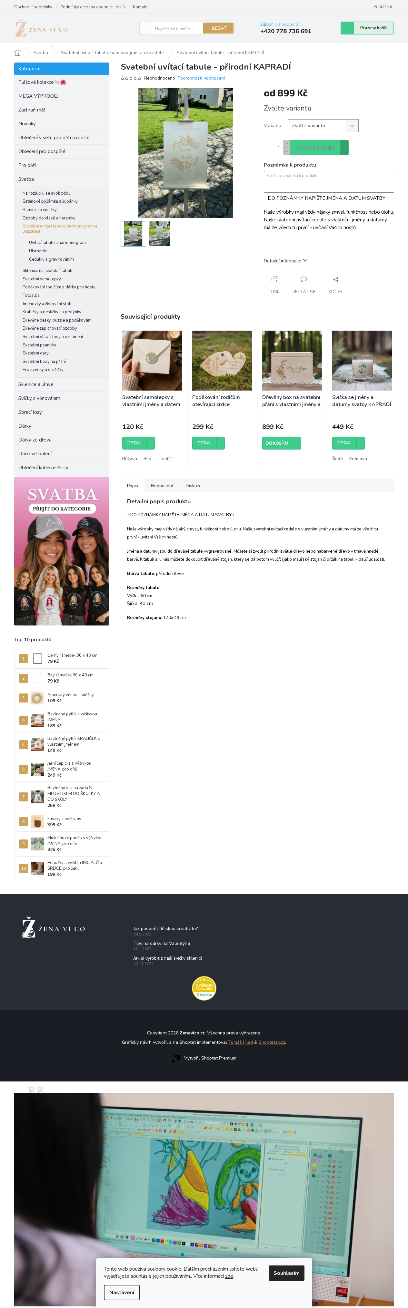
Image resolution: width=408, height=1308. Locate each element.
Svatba (26, 179)
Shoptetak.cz (272, 1042)
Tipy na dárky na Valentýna (162, 943)
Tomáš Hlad (240, 1042)
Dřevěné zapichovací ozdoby (50, 328)
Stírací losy (30, 412)
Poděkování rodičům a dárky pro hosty (59, 287)
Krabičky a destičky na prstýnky (52, 312)
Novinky (27, 124)
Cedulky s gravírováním (51, 259)
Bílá (147, 459)
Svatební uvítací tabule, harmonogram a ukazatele (60, 228)
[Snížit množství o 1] (287, 151)
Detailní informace (282, 261)
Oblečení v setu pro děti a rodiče (54, 137)
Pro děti (27, 165)
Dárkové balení (35, 454)
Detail (134, 443)
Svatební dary (36, 353)
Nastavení (121, 1292)
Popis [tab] (132, 486)
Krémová (358, 459)
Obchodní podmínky (33, 7)
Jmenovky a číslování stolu (48, 304)
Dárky (24, 426)
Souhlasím (287, 1273)
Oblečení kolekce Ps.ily (43, 467)
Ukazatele (38, 251)
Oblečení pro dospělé (41, 151)
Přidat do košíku (316, 148)
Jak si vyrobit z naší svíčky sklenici (168, 958)
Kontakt (140, 7)
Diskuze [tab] (194, 486)
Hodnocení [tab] (162, 486)
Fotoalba (31, 295)
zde (229, 1276)
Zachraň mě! (31, 110)
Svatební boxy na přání (44, 361)
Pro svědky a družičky (43, 370)
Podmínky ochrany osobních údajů (92, 7)
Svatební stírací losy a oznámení (53, 337)
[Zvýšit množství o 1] (287, 144)
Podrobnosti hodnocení (201, 78)
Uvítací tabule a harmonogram (57, 243)
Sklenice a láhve (36, 384)
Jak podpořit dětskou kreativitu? (166, 928)
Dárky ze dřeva (35, 440)
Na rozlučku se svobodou (47, 193)
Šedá (337, 459)
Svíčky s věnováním (39, 398)
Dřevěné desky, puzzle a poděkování (57, 320)
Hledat (218, 28)
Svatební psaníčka (39, 345)
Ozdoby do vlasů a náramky (49, 218)
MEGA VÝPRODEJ (38, 96)
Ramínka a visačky (40, 210)
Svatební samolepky (42, 279)
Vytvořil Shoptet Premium (210, 1058)
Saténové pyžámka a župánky (50, 201)
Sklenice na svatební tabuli (47, 271)
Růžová (129, 459)
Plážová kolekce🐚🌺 (42, 82)
